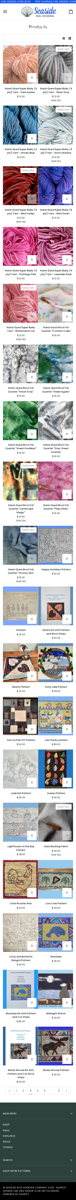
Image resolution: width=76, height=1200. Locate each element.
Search (61, 1187)
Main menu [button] (10, 1113)
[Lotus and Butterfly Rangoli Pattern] (20, 932)
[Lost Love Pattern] (55, 879)
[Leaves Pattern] (55, 769)
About (6, 1141)
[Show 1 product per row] (64, 38)
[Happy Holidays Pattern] (55, 545)
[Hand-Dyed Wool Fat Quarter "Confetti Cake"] (55, 303)
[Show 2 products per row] (70, 38)
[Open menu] (8, 11)
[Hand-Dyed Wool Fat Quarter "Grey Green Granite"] (55, 420)
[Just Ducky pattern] (55, 715)
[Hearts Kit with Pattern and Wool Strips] (55, 606)
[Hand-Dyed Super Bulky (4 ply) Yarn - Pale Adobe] (20, 64)
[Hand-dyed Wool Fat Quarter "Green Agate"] (55, 363)
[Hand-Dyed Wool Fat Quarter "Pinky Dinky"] (55, 481)
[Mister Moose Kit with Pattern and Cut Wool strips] (20, 1046)
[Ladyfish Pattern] (20, 769)
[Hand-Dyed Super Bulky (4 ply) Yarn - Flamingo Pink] (20, 246)
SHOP (6, 1124)
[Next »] (66, 1090)
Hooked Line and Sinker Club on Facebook (31, 1190)
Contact (8, 1147)
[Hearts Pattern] (20, 662)
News (6, 1130)
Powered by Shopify (16, 1194)
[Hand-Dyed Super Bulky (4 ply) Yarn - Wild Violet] (55, 185)
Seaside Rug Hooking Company (26, 1187)
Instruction (9, 1136)
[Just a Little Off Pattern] (20, 715)
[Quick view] (32, 77)
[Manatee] (55, 932)
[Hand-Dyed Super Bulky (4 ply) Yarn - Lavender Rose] (55, 246)
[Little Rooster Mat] (20, 879)
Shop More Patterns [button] (16, 1170)
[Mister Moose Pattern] (55, 1046)
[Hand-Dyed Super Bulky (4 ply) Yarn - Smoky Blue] (20, 125)
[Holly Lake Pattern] (55, 662)
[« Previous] (9, 1090)
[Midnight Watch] (55, 989)
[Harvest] (20, 606)
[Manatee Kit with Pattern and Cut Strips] (20, 989)
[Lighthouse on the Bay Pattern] (20, 822)
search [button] (8, 1160)
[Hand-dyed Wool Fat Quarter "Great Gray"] (20, 363)
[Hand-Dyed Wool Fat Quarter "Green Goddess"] (20, 420)
